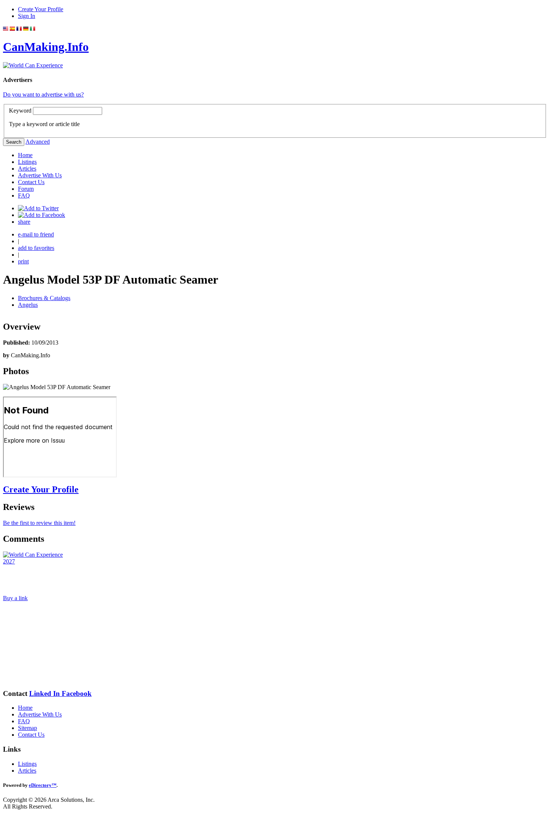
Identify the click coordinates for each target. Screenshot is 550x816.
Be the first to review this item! (39, 523)
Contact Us (31, 182)
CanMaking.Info (46, 47)
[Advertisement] (40, 645)
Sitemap (27, 728)
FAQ (24, 195)
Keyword (20, 110)
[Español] (12, 28)
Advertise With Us (40, 175)
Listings (27, 162)
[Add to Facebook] (41, 215)
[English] (5, 28)
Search (13, 142)
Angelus (28, 305)
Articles (27, 168)
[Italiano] (32, 28)
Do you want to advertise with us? (43, 94)
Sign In (26, 16)
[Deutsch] (25, 28)
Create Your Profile (40, 9)
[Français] (19, 28)
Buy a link (15, 598)
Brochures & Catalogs (44, 298)
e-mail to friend (36, 234)
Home (25, 155)
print (23, 261)
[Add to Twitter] (38, 208)
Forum (26, 189)
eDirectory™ (42, 785)
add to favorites (36, 248)
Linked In (45, 693)
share (24, 221)
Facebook (77, 693)
